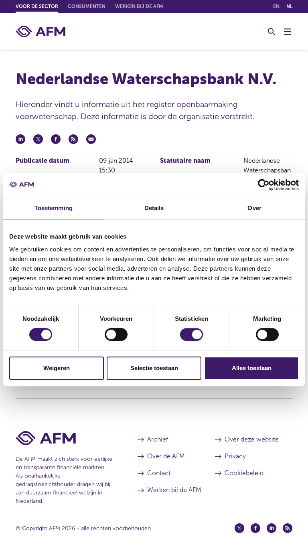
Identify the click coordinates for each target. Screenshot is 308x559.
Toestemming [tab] (53, 208)
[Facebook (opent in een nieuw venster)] (255, 528)
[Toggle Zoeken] (271, 31)
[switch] (116, 334)
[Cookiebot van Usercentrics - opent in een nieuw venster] (264, 185)
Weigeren (56, 368)
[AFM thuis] (40, 31)
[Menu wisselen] (287, 31)
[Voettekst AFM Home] (64, 438)
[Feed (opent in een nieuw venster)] (287, 528)
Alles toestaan (252, 368)
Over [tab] (254, 208)
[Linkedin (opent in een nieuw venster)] (271, 528)
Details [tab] (154, 208)
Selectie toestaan (154, 368)
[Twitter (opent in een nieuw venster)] (239, 528)
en (276, 6)
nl (289, 6)
